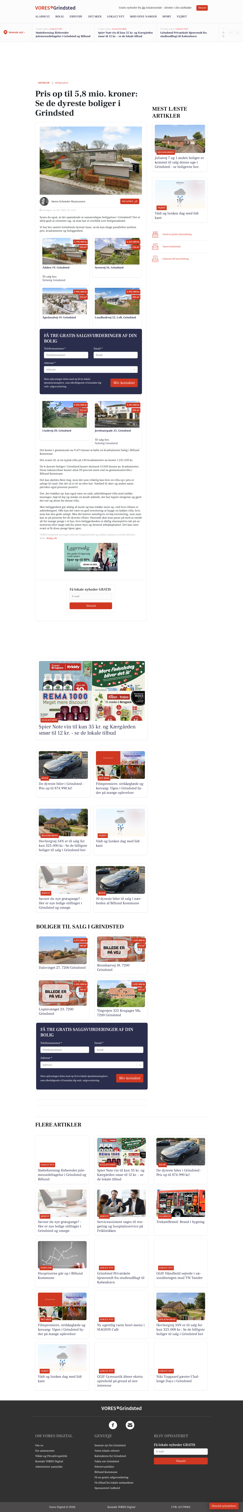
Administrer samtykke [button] (49, 1466)
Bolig (59, 16)
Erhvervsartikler (104, 1466)
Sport (166, 16)
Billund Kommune (105, 1472)
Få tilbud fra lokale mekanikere (113, 1482)
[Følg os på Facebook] (113, 1425)
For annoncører (44, 1450)
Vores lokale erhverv (107, 1450)
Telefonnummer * (55, 348)
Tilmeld (202, 7)
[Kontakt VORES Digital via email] (130, 1425)
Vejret (182, 16)
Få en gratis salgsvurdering (111, 1477)
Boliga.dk (52, 538)
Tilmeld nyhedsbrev (224, 1506)
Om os (39, 1445)
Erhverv (76, 16)
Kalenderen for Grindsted (110, 1456)
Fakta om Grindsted (106, 1461)
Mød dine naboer (143, 16)
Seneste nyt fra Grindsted (110, 1445)
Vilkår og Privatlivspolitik (51, 1456)
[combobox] (46, 369)
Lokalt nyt (115, 16)
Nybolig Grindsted (53, 280)
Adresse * (50, 363)
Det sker (94, 16)
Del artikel (127, 201)
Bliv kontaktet (124, 383)
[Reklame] (91, 557)
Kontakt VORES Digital (49, 1461)
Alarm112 (42, 16)
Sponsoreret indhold (107, 1488)
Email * (98, 348)
